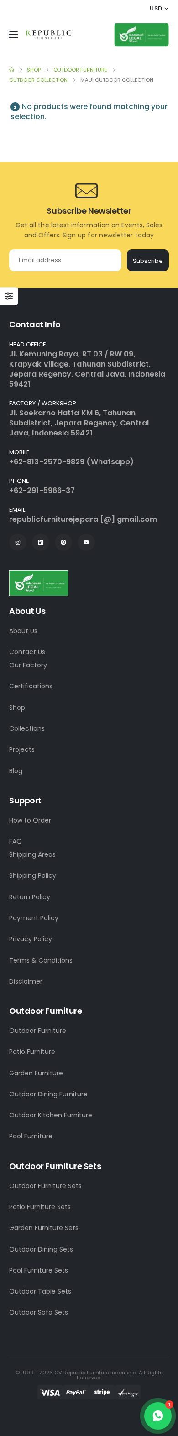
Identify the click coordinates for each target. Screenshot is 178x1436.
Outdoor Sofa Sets (38, 1312)
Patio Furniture (32, 1051)
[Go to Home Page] (11, 70)
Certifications (30, 686)
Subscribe (148, 261)
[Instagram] (17, 542)
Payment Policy (33, 917)
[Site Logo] (48, 34)
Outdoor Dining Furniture (48, 1094)
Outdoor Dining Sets (41, 1249)
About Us (23, 630)
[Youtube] (86, 542)
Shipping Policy (32, 875)
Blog (15, 771)
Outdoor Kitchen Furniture (50, 1115)
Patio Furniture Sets (40, 1206)
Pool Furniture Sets (38, 1270)
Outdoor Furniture (37, 1030)
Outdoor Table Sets (40, 1291)
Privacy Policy (30, 938)
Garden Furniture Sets (44, 1227)
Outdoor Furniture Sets (45, 1185)
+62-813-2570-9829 (46, 461)
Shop (17, 707)
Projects (22, 749)
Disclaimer (25, 981)
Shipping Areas (32, 854)
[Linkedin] (40, 542)
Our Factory (28, 665)
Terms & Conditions (41, 960)
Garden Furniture (36, 1073)
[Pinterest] (63, 542)
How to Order (30, 820)
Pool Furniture (30, 1136)
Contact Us (27, 651)
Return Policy (29, 896)
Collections (27, 728)
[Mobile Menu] (13, 35)
